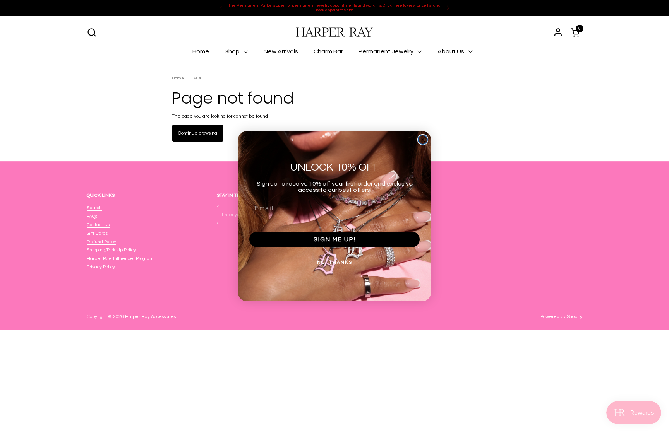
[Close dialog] (422, 139)
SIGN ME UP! (335, 239)
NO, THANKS (334, 262)
